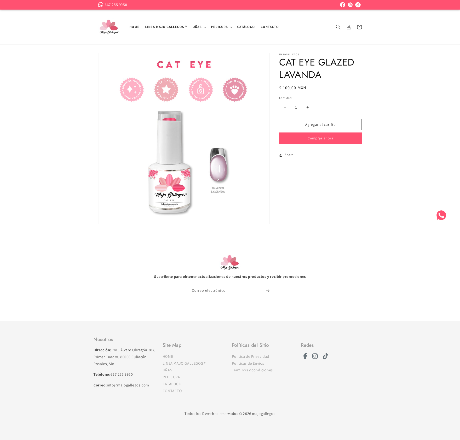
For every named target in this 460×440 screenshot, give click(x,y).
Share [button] (289, 155)
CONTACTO (172, 390)
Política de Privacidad (250, 356)
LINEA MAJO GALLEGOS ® (184, 363)
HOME (168, 356)
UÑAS (167, 370)
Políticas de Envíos (248, 363)
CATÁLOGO (172, 383)
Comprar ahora (321, 138)
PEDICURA (171, 377)
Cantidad (285, 98)
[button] (199, 27)
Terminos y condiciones (252, 370)
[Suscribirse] (267, 290)
